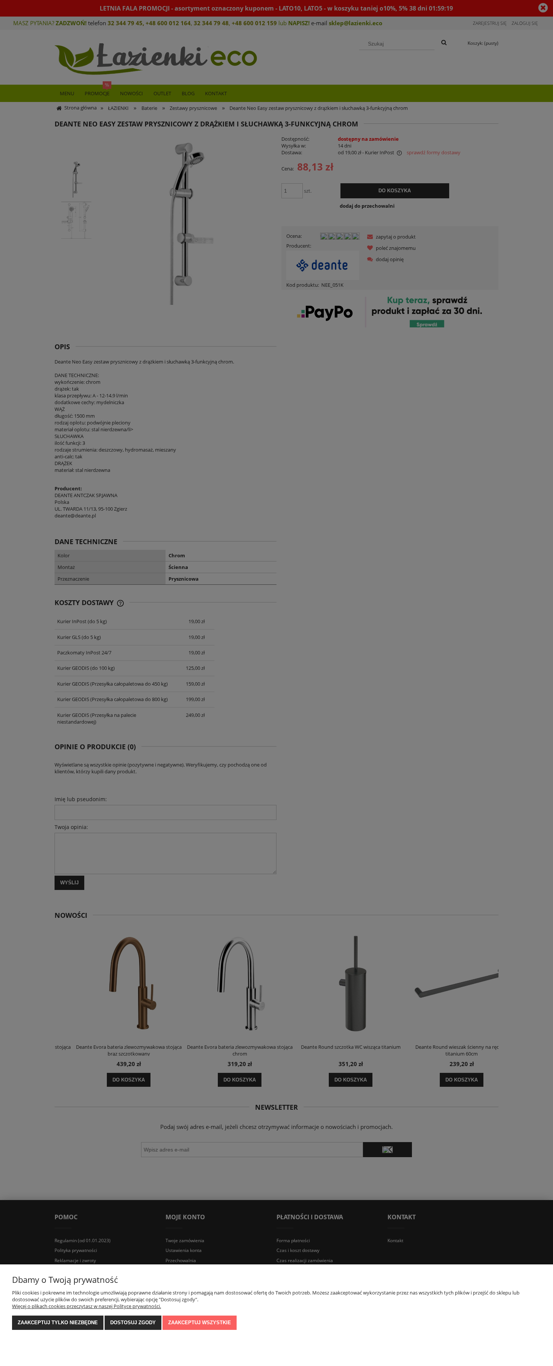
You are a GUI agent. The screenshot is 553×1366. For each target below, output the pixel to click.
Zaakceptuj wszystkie (199, 1322)
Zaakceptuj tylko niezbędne (58, 1322)
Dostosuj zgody (133, 1322)
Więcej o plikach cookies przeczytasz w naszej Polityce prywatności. (86, 1306)
